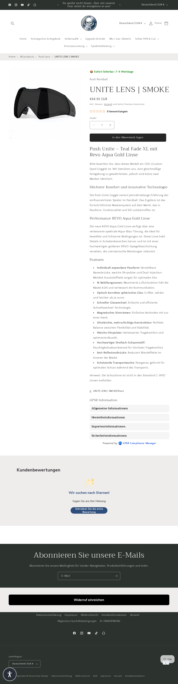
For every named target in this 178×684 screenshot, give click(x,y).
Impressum (71, 615)
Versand (108, 104)
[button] (12, 23)
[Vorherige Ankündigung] (58, 5)
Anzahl (93, 118)
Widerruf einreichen (89, 600)
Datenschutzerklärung (48, 615)
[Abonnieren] (116, 576)
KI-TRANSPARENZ (110, 621)
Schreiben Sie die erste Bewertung (89, 510)
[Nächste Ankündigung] (120, 5)
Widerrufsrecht (89, 615)
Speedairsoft (23, 676)
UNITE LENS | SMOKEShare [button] (108, 391)
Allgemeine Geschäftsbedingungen (77, 621)
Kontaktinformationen (114, 615)
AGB (95, 676)
